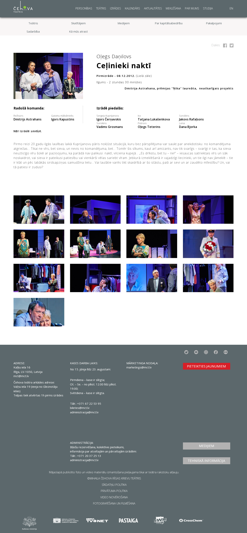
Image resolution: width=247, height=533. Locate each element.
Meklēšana (173, 8)
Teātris (101, 8)
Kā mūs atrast (78, 31)
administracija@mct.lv (84, 412)
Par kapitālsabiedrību (169, 23)
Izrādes (115, 8)
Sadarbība (33, 31)
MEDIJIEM (206, 446)
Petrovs (149, 125)
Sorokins (191, 117)
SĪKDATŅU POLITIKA (114, 485)
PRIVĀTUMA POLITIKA (114, 491)
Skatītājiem (78, 23)
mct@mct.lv (21, 376)
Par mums (192, 8)
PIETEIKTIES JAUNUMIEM (206, 366)
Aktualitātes (153, 8)
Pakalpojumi (214, 23)
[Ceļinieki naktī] (224, 45)
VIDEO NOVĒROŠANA (114, 497)
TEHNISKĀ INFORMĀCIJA (206, 460)
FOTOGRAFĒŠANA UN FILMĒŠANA (114, 503)
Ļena (188, 125)
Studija (208, 8)
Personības (83, 8)
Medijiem (124, 23)
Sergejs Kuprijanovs (108, 117)
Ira (154, 117)
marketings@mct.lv (139, 367)
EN (231, 8)
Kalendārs (132, 8)
